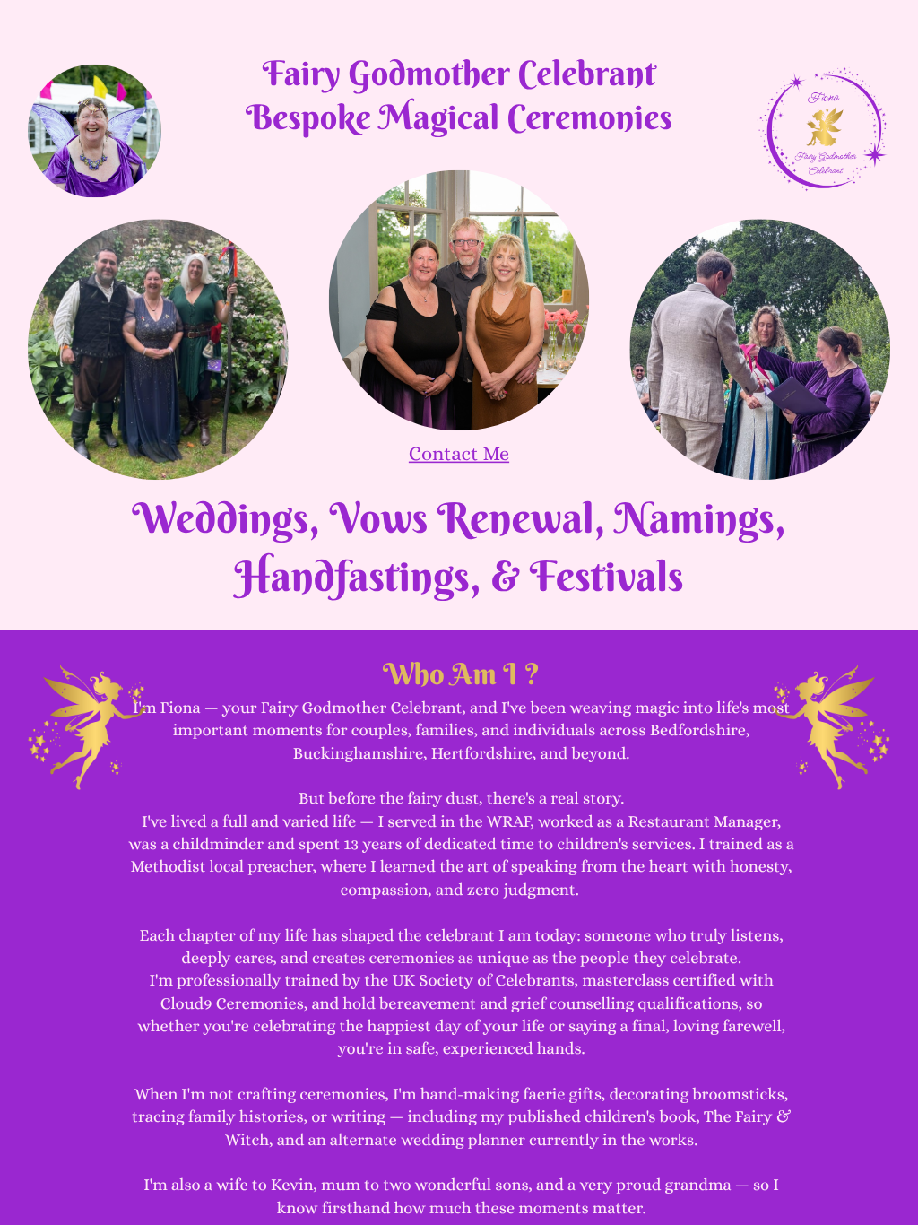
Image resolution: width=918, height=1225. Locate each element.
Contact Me (459, 453)
